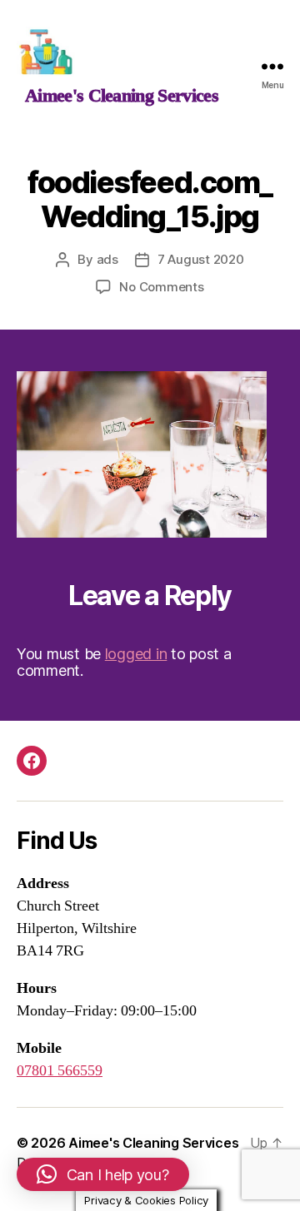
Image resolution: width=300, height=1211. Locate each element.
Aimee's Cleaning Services (153, 1142)
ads (107, 259)
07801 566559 (59, 1070)
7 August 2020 (201, 259)
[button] (103, 1174)
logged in (136, 654)
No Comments (161, 287)
